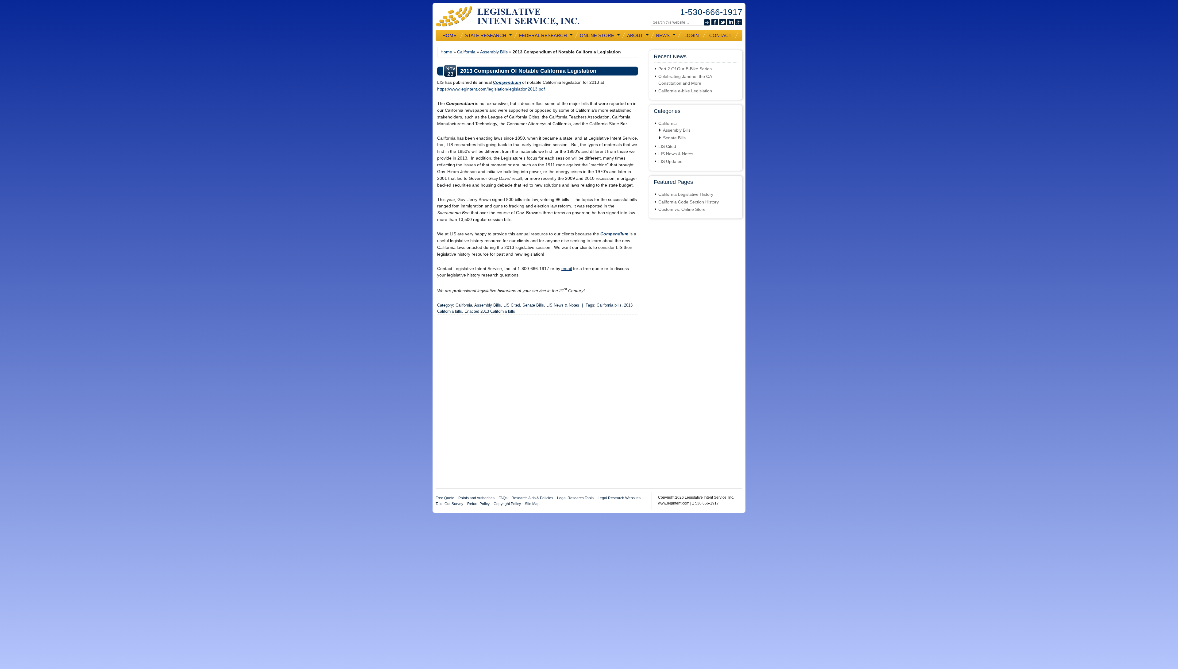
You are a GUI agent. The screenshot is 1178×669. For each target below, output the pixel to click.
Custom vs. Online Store (682, 209)
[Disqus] (537, 402)
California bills (609, 305)
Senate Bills (533, 305)
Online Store (596, 35)
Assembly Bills (494, 51)
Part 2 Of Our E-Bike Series (685, 68)
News (662, 35)
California (466, 51)
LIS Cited (511, 305)
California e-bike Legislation (685, 90)
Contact (720, 35)
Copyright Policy (507, 504)
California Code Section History (688, 201)
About (634, 35)
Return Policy (478, 504)
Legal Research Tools (575, 498)
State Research (485, 35)
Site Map (532, 504)
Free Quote (445, 498)
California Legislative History (685, 194)
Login (691, 35)
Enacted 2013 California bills (489, 311)
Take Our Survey (449, 504)
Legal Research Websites (619, 498)
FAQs (503, 498)
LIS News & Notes (562, 305)
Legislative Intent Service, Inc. (512, 16)
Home (449, 35)
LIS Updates (670, 161)
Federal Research (542, 35)
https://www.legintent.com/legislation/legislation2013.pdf (491, 89)
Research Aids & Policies (532, 498)
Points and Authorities (476, 498)
